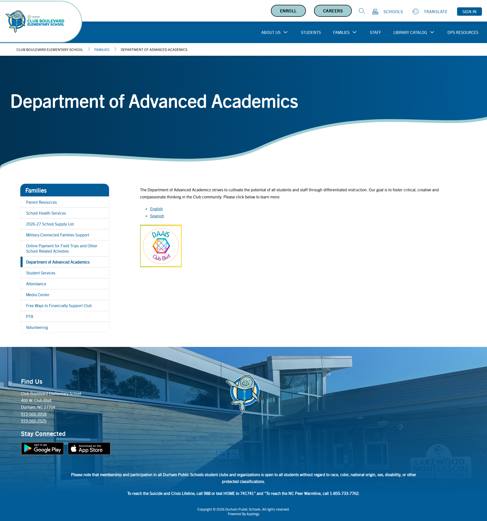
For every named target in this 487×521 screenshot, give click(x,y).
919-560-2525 (33, 420)
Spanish (157, 215)
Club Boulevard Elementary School (49, 49)
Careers (333, 10)
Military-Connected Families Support (57, 234)
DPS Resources (462, 32)
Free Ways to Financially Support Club (59, 305)
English (156, 208)
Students (311, 32)
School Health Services (46, 213)
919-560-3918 (33, 414)
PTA (29, 316)
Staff (375, 32)
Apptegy (253, 513)
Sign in (469, 11)
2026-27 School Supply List (50, 224)
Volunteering (37, 327)
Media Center (37, 294)
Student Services (40, 272)
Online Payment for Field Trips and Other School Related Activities (61, 248)
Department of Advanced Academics (154, 49)
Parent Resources (41, 202)
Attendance (36, 283)
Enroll (288, 10)
